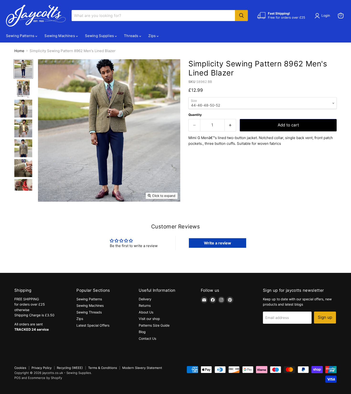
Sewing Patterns (20, 35)
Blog (142, 332)
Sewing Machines (60, 35)
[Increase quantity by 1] (230, 125)
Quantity (195, 115)
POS (17, 378)
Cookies (20, 368)
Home (19, 51)
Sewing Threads (89, 312)
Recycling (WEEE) (70, 368)
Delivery (145, 299)
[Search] (241, 15)
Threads (131, 35)
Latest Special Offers (92, 325)
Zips (152, 35)
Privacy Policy (42, 368)
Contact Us (147, 338)
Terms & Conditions (102, 368)
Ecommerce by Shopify (45, 378)
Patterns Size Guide (154, 325)
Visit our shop (149, 319)
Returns (145, 305)
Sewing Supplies (100, 35)
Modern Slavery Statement (142, 368)
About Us (146, 312)
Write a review (217, 243)
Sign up (325, 317)
